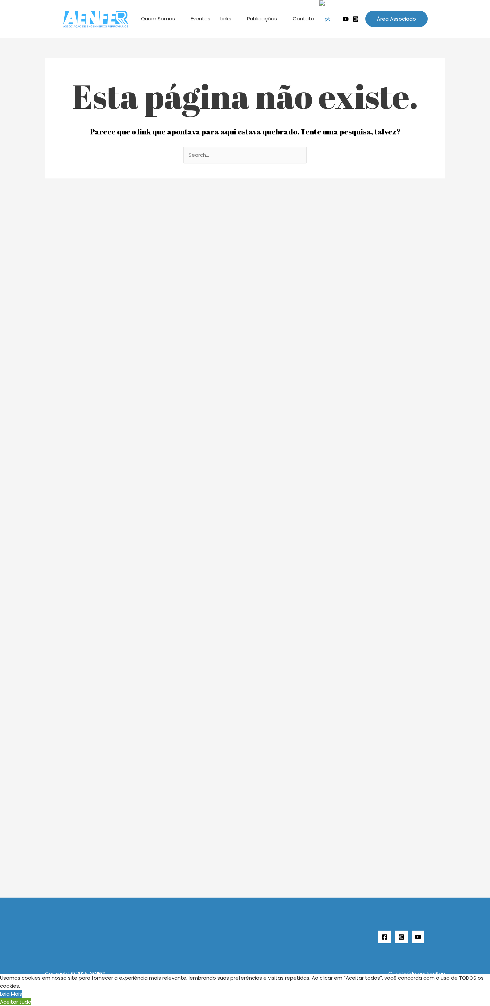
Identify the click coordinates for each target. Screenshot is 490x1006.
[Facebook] (384, 937)
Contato (303, 18)
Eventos (200, 18)
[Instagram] (356, 19)
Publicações (262, 18)
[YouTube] (418, 937)
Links (225, 18)
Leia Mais (11, 993)
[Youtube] (346, 19)
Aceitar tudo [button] (15, 1001)
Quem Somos (158, 18)
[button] (396, 19)
